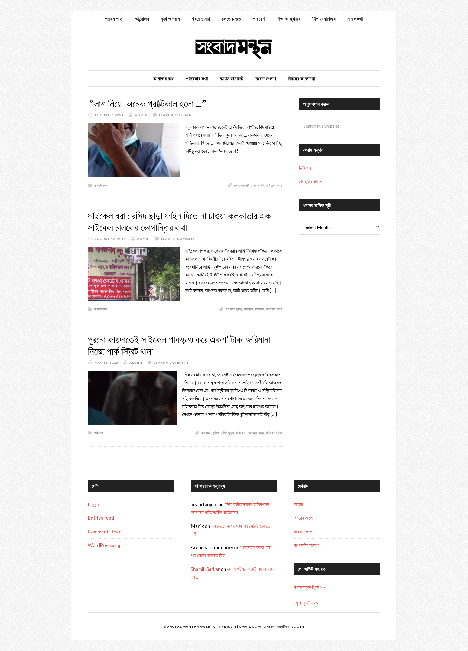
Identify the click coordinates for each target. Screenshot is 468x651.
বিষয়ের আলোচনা (306, 518)
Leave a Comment (176, 115)
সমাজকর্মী (258, 185)
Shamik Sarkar (205, 569)
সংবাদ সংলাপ (303, 532)
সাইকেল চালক (274, 185)
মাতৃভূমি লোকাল (310, 181)
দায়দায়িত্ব (283, 626)
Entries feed (101, 518)
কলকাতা (206, 433)
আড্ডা (298, 504)
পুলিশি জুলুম (227, 433)
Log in (94, 504)
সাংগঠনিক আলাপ (306, 545)
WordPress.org (104, 545)
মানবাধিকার (100, 185)
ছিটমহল (305, 168)
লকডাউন (246, 185)
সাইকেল (259, 309)
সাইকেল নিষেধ (274, 433)
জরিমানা (248, 309)
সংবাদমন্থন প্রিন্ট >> (309, 587)
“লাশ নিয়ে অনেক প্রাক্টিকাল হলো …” (147, 103)
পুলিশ (216, 433)
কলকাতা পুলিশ (234, 309)
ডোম (236, 185)
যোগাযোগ (269, 626)
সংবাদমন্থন (234, 48)
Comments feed (105, 532)
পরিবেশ (98, 433)
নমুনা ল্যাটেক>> (306, 603)
